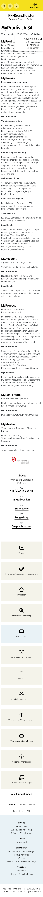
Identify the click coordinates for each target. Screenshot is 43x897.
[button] (4, 6)
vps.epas (21, 867)
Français (21, 19)
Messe (22, 838)
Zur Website (21, 508)
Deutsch (13, 19)
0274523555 (33, 45)
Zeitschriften (21, 847)
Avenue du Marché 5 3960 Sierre (21, 479)
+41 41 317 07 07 (14, 891)
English (30, 19)
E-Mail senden (33, 48)
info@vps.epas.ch (32, 891)
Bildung (21, 822)
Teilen (37, 34)
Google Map (21, 517)
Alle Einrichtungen (21, 794)
